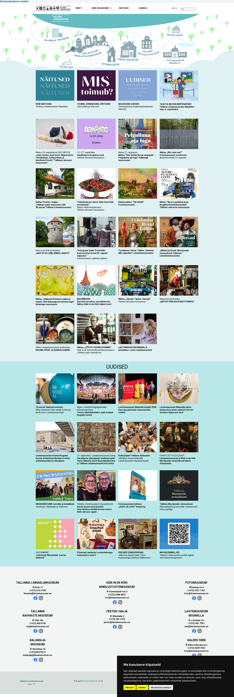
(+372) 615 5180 (38, 590)
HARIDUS (143, 8)
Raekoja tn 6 (196, 587)
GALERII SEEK (196, 640)
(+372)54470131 (37, 652)
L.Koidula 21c (196, 620)
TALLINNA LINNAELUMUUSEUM (37, 582)
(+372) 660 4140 (38, 623)
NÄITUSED (124, 8)
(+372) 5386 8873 (117, 594)
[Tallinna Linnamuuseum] (53, 8)
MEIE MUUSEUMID (100, 8)
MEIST (79, 8)
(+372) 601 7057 (196, 623)
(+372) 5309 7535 (196, 648)
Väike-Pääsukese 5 (196, 645)
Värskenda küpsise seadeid (14, 1)
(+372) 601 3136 (117, 619)
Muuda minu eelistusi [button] (161, 687)
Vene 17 (37, 587)
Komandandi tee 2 (116, 591)
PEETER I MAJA (117, 611)
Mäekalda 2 (117, 616)
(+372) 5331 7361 (196, 590)
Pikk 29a (37, 620)
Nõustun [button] (130, 687)
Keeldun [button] (142, 687)
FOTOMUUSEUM (196, 582)
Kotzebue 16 (37, 649)
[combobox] (188, 8)
